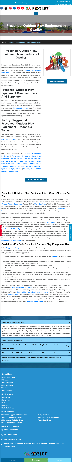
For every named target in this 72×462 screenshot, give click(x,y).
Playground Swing (8, 161)
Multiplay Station (15, 169)
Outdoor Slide (34, 163)
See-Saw (55, 256)
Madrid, (32, 301)
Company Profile (8, 377)
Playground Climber (9, 139)
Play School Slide (44, 420)
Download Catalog (21, 2)
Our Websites (7, 385)
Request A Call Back (70, 232)
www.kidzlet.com (11, 430)
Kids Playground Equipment (22, 287)
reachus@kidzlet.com (64, 4)
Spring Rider (13, 171)
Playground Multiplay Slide (12, 420)
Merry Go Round (40, 204)
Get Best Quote (58, 81)
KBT (4, 403)
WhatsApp (36, 460)
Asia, (28, 301)
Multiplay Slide (28, 169)
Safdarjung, (5, 240)
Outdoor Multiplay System (14, 229)
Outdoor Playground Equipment (14, 415)
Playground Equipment (21, 156)
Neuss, (19, 240)
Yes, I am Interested (36, 180)
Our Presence (7, 382)
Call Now (13, 460)
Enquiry (60, 460)
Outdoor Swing (21, 163)
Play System (50, 222)
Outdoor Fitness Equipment (11, 204)
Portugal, (13, 240)
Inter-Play (6, 400)
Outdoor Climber (24, 166)
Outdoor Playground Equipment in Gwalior (32, 292)
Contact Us (6, 388)
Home (4, 42)
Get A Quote (1, 230)
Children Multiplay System (12, 423)
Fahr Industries (8, 408)
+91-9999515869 (63, 1)
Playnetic (5, 405)
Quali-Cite (6, 397)
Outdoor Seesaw (9, 166)
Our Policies (7, 390)
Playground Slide (17, 158)
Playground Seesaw (20, 108)
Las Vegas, (39, 301)
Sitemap (5, 380)
